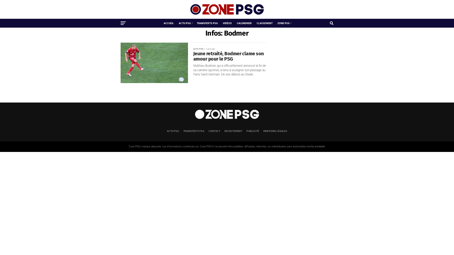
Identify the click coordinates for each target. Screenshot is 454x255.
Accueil (169, 23)
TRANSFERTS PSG (193, 131)
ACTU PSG (173, 131)
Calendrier (244, 23)
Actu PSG (185, 23)
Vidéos (227, 23)
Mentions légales (275, 131)
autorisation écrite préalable (309, 146)
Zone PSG (284, 23)
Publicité (253, 131)
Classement (265, 23)
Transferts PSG (207, 23)
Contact (214, 131)
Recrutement (233, 131)
